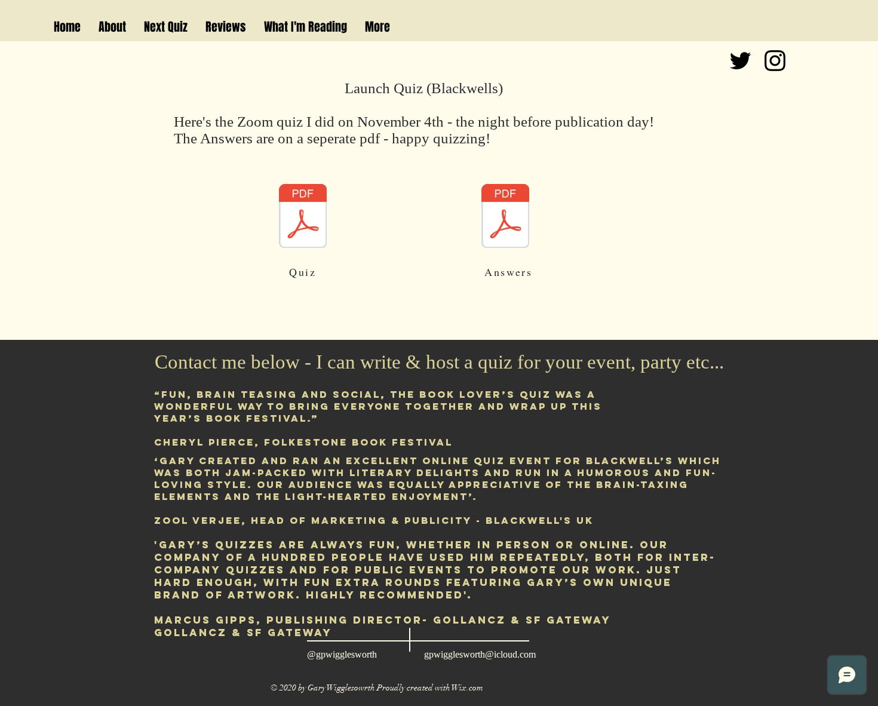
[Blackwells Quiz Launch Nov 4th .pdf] (303, 217)
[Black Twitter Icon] (740, 61)
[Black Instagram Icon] (775, 61)
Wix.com (467, 688)
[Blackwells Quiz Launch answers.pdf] (505, 217)
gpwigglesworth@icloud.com (480, 654)
